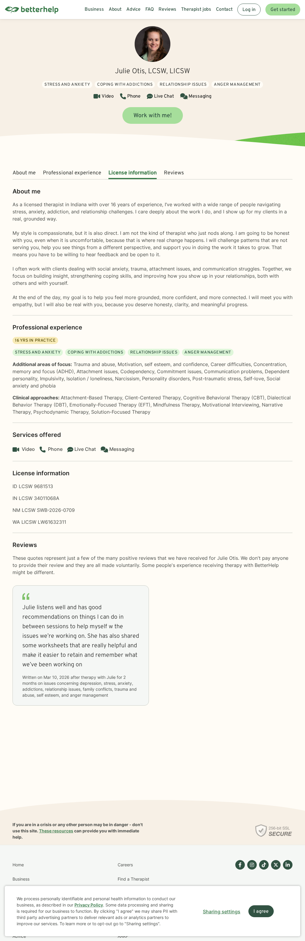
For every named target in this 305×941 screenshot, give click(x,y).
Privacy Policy (88, 904)
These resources (56, 830)
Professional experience (72, 173)
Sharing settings (221, 912)
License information (132, 173)
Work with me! (152, 116)
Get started (282, 10)
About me (24, 173)
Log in (249, 10)
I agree (261, 912)
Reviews (174, 173)
